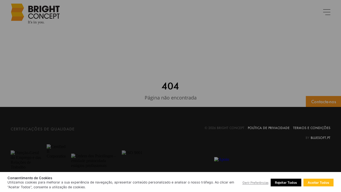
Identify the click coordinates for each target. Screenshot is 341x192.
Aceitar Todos (318, 183)
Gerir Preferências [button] (255, 183)
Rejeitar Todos (286, 183)
